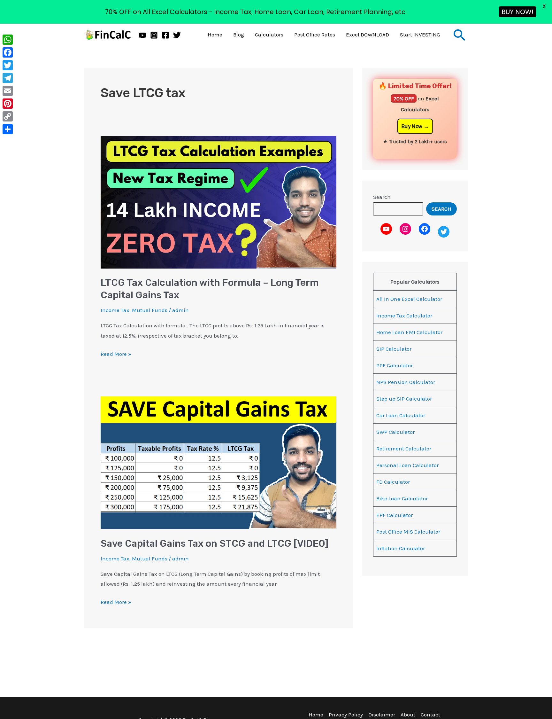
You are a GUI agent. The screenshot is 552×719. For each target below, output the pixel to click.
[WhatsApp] (7, 39)
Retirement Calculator (403, 448)
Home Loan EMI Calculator (409, 332)
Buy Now (411, 126)
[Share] (7, 129)
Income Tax (115, 310)
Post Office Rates (314, 34)
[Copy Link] (7, 116)
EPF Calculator (394, 515)
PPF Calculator (394, 365)
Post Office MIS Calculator (408, 531)
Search (382, 197)
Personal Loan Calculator (407, 465)
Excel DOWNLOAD (367, 34)
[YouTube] (142, 35)
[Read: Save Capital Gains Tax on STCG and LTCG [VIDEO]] (218, 462)
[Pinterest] (7, 103)
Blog (238, 34)
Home (215, 34)
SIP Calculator (393, 349)
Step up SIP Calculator (404, 398)
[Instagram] (154, 35)
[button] (460, 35)
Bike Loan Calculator (402, 498)
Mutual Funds (149, 310)
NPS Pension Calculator (405, 382)
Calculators (269, 34)
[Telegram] (7, 78)
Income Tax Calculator (404, 315)
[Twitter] (177, 35)
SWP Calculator (395, 432)
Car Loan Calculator (400, 415)
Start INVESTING (420, 34)
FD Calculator (393, 482)
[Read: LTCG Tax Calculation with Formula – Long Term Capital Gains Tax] (218, 201)
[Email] (7, 90)
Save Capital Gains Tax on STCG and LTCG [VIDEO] (214, 543)
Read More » (116, 353)
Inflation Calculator (400, 548)
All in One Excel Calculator (409, 299)
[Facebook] (165, 35)
